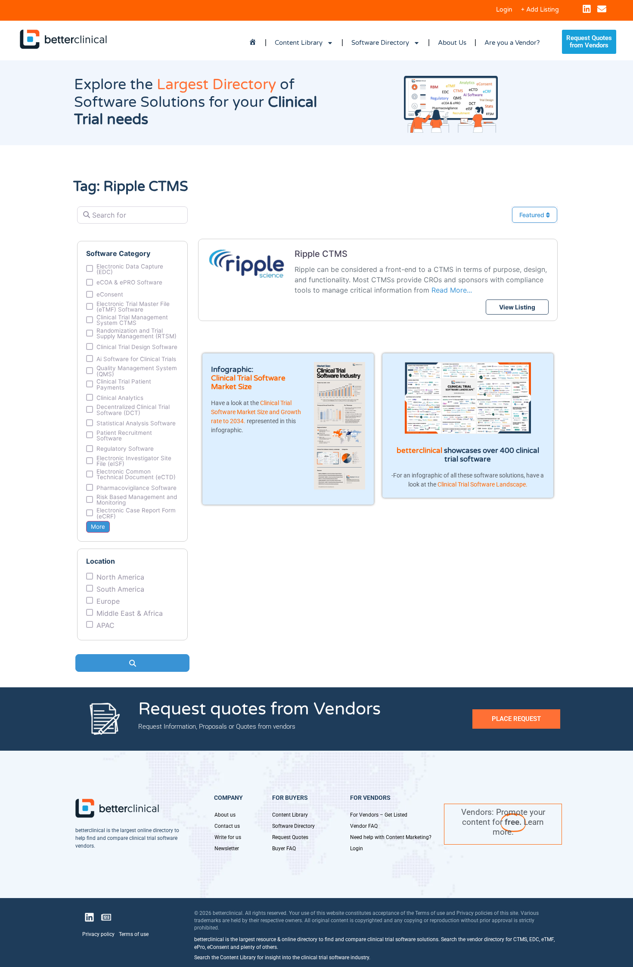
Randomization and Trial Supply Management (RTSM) (136, 334)
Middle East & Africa (129, 613)
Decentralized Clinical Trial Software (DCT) (133, 410)
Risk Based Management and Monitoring (136, 500)
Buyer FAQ (284, 848)
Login (504, 9)
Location (100, 561)
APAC (105, 625)
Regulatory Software (125, 449)
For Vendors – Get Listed (378, 815)
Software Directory (380, 43)
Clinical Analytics (119, 398)
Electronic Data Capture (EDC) (129, 269)
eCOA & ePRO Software (129, 283)
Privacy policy (98, 934)
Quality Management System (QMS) (136, 371)
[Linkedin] (586, 8)
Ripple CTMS (321, 254)
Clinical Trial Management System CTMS (132, 320)
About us (225, 815)
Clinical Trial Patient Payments (123, 384)
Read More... (451, 290)
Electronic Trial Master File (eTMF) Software (133, 307)
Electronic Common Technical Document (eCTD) (136, 474)
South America (120, 589)
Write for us (227, 837)
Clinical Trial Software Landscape (482, 484)
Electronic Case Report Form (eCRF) (136, 513)
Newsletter (226, 848)
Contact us (227, 826)
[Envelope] (601, 8)
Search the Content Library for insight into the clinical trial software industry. (282, 958)
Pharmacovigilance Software (136, 488)
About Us (452, 43)
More (98, 526)
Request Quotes (290, 837)
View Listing (517, 307)
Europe (108, 601)
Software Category (118, 253)
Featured (532, 214)
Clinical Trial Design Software (136, 347)
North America (120, 577)
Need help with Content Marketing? (390, 837)
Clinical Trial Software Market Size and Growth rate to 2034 (256, 411)
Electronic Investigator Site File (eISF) (133, 461)
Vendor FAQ (364, 826)
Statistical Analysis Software (136, 424)
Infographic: (232, 369)
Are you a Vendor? (512, 43)
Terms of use (134, 934)
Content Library (299, 43)
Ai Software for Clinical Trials (136, 359)
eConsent (109, 295)
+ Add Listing (540, 9)
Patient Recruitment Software (124, 436)
